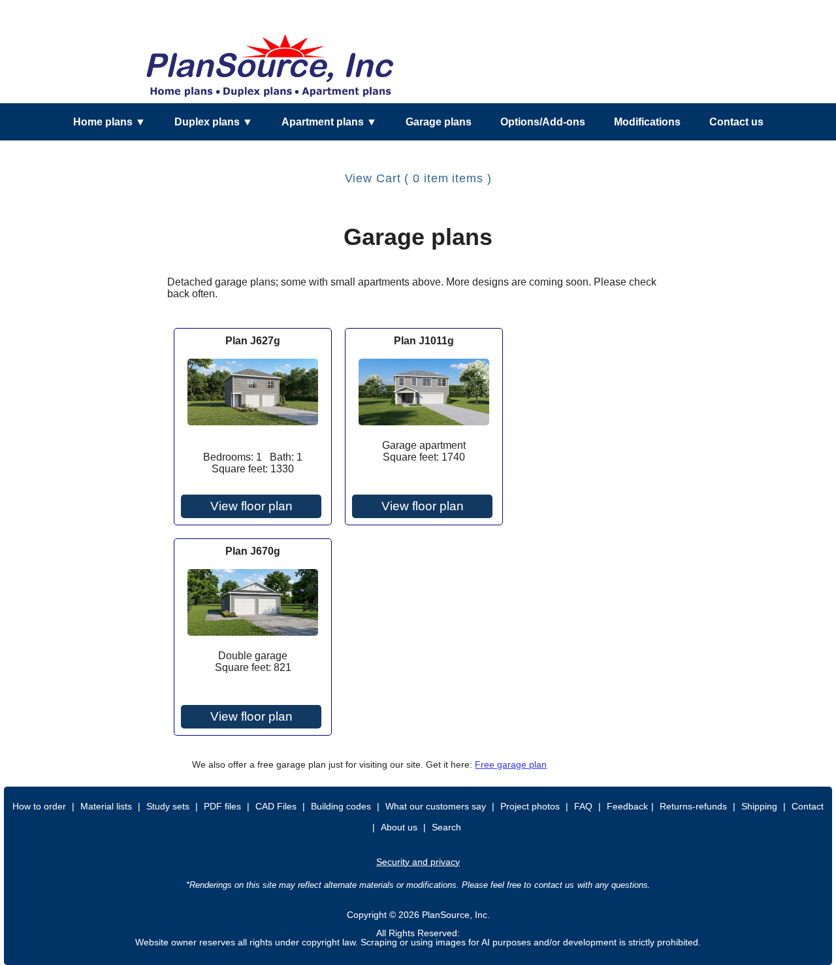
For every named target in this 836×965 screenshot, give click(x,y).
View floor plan (251, 506)
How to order (39, 806)
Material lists (106, 806)
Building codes (341, 806)
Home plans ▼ (109, 121)
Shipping (759, 806)
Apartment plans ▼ (329, 121)
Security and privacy (418, 862)
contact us (554, 885)
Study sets (167, 806)
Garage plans (439, 121)
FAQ (583, 806)
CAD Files (276, 806)
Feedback (627, 806)
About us (399, 827)
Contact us (736, 121)
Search (446, 827)
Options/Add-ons (542, 121)
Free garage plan (511, 764)
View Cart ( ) (418, 178)
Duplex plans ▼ (213, 121)
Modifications (647, 121)
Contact (808, 806)
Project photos (530, 806)
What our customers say (435, 806)
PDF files (222, 806)
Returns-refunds (693, 806)
